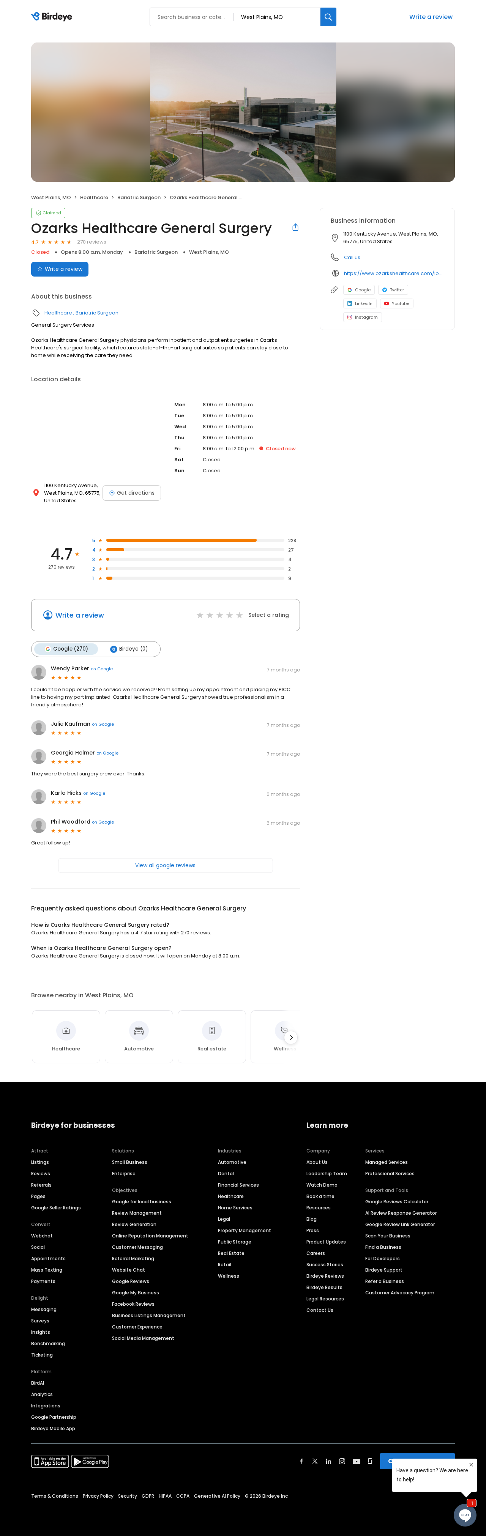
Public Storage (234, 1242)
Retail (224, 1264)
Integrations (45, 1405)
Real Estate (231, 1253)
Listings (40, 1162)
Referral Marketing (133, 1258)
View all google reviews (165, 865)
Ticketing (42, 1355)
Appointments (48, 1258)
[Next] (291, 1037)
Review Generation (134, 1224)
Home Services (235, 1207)
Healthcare (94, 197)
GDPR (148, 1496)
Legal (224, 1219)
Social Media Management (143, 1338)
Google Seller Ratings (56, 1207)
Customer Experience (137, 1327)
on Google (102, 669)
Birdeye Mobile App (53, 1428)
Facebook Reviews (133, 1304)
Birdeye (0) (133, 648)
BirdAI (37, 1383)
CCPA (182, 1496)
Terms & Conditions (54, 1496)
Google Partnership (53, 1417)
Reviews (40, 1173)
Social (38, 1247)
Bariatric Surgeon (139, 197)
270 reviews (91, 241)
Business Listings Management (149, 1315)
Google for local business (141, 1201)
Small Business (129, 1162)
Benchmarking (48, 1343)
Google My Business (135, 1292)
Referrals (41, 1185)
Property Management (244, 1230)
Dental (226, 1173)
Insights (40, 1332)
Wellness (228, 1276)
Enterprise (124, 1173)
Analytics (42, 1394)
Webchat (42, 1236)
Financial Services (238, 1185)
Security (127, 1496)
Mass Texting (46, 1270)
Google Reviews (130, 1281)
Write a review (63, 269)
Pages (38, 1196)
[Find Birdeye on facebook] (301, 1461)
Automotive (232, 1162)
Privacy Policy (98, 1496)
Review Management (137, 1213)
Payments (43, 1281)
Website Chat (128, 1270)
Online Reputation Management (150, 1236)
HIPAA (165, 1496)
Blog (311, 1219)
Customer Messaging (137, 1247)
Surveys (40, 1320)
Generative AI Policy (217, 1496)
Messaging (44, 1309)
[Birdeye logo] (53, 17)
